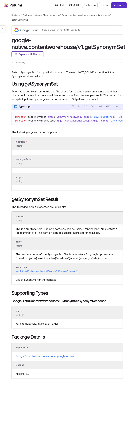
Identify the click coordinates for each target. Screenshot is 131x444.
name (18, 241)
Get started (118, 5)
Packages (27, 15)
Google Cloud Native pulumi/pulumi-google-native (44, 356)
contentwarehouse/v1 (102, 15)
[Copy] (120, 117)
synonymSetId (23, 159)
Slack (62, 5)
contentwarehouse (79, 15)
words (19, 311)
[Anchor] (128, 46)
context (19, 216)
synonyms (21, 267)
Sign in (104, 5)
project (19, 177)
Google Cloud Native (45, 15)
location (20, 141)
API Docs (62, 15)
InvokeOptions (103, 117)
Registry (16, 15)
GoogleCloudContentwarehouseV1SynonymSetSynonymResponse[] (46, 271)
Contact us (90, 5)
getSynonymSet (20, 20)
